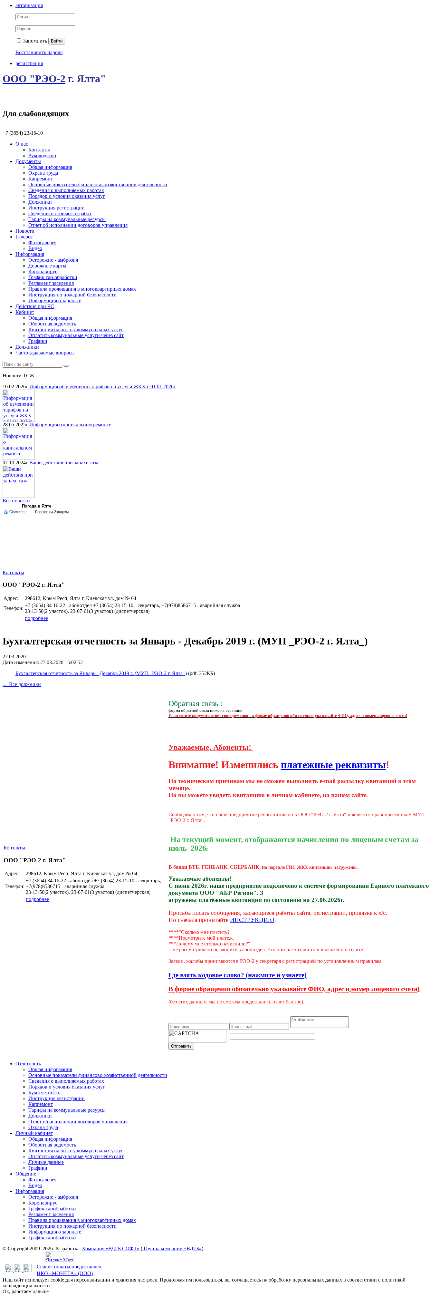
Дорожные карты (47, 265)
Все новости (16, 500)
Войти (56, 41)
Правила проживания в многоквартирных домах (82, 289)
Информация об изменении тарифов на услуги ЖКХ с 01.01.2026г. (103, 386)
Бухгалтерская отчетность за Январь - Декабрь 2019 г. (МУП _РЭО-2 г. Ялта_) (101, 673)
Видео (35, 248)
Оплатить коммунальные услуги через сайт (76, 335)
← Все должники (22, 684)
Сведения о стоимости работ (59, 213)
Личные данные (46, 1162)
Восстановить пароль (38, 52)
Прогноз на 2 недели (52, 512)
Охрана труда (43, 173)
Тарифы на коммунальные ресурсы (67, 219)
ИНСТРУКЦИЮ (252, 919)
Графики (37, 341)
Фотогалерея (42, 242)
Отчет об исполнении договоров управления (78, 225)
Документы (28, 161)
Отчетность (28, 1063)
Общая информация (50, 167)
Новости (24, 231)
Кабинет (24, 312)
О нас (21, 144)
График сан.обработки (52, 277)
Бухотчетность (44, 1092)
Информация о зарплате (54, 300)
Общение (25, 1173)
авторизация (29, 5)
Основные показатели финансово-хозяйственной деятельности (97, 184)
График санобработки (52, 1208)
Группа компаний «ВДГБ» (172, 1248)
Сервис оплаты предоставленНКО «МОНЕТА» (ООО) (69, 1270)
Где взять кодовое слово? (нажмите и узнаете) (237, 975)
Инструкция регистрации (56, 207)
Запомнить (34, 41)
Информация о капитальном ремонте (70, 424)
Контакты (39, 149)
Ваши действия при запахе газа (63, 462)
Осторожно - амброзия (53, 260)
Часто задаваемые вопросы (45, 352)
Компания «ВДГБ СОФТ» (110, 1248)
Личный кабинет (34, 1133)
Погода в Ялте (36, 506)
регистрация (29, 63)
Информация (29, 254)
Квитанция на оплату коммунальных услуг (75, 329)
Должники (40, 202)
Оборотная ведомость (52, 323)
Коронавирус (42, 271)
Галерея (24, 236)
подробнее (36, 618)
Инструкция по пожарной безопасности (72, 294)
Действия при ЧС (34, 306)
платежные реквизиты (333, 764)
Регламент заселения (51, 283)
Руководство (42, 155)
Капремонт (40, 178)
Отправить (181, 1046)
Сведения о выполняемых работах (66, 190)
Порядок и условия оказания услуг (66, 196)
